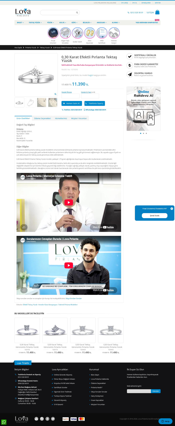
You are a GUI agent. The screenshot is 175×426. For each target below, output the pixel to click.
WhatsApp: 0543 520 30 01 (96, 110)
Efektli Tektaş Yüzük (30, 305)
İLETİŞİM (150, 12)
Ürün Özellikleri (23, 118)
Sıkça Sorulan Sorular (74, 298)
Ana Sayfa (18, 47)
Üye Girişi (124, 3)
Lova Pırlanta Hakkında (100, 379)
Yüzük (49, 22)
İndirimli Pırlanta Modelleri (68, 305)
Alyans (115, 22)
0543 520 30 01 (23, 383)
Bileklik (86, 22)
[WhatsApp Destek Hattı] (3, 422)
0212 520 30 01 (136, 12)
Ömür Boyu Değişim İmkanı (64, 379)
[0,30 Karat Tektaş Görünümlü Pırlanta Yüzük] (27, 330)
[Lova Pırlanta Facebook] (47, 419)
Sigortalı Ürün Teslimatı (63, 392)
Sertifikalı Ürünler (60, 387)
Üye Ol (134, 3)
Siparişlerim (146, 3)
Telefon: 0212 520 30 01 (73, 110)
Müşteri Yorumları (79, 118)
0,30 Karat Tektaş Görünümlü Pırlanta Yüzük (27, 345)
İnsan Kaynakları (97, 400)
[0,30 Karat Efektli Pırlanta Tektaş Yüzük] (55, 94)
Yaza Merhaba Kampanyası (147, 22)
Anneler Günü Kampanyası (47, 305)
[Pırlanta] (23, 12)
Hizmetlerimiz (61, 118)
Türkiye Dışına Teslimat (62, 396)
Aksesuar (101, 22)
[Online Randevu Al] (144, 87)
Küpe (74, 22)
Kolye (61, 22)
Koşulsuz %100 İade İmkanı (64, 383)
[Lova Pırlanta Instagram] (42, 419)
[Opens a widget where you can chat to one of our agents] (165, 421)
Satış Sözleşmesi (97, 396)
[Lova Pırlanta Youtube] (36, 419)
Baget (19, 22)
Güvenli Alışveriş (60, 400)
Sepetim (158, 3)
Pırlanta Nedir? (96, 387)
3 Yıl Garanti (58, 404)
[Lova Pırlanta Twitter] (53, 419)
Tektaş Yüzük (34, 22)
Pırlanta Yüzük (30, 47)
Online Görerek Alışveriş (63, 375)
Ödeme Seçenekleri (42, 118)
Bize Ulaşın (95, 375)
